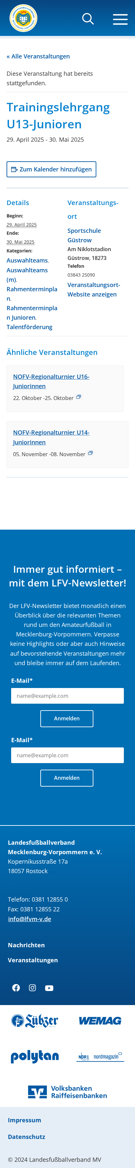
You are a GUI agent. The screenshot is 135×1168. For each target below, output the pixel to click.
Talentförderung (29, 327)
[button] (88, 22)
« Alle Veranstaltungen (38, 56)
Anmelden (67, 718)
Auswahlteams (27, 260)
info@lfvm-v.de (29, 919)
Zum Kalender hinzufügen (56, 169)
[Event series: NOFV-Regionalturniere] (78, 397)
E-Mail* (22, 680)
